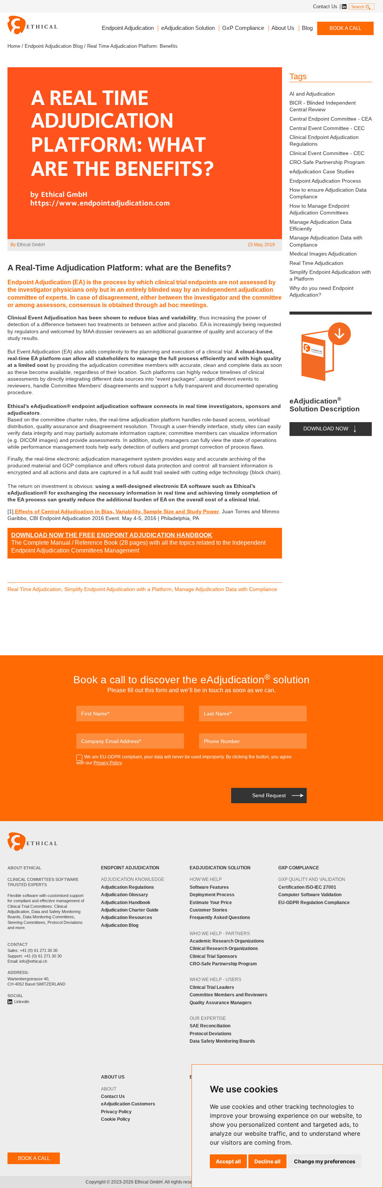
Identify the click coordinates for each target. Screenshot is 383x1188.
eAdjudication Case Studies (321, 171)
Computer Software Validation (309, 894)
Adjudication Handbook (125, 902)
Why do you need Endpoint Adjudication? (321, 291)
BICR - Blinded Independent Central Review (322, 106)
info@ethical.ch (33, 961)
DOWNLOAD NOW (325, 428)
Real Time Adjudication (316, 263)
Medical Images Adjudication (323, 254)
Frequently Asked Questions (220, 917)
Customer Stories (208, 910)
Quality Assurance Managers (221, 1002)
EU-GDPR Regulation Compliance (314, 902)
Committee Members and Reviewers (228, 994)
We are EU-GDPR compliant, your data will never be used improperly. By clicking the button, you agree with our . (184, 760)
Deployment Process (212, 894)
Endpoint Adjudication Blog (54, 46)
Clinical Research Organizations (224, 948)
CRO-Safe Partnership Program (327, 162)
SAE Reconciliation (210, 1025)
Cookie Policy (115, 1119)
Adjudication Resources (126, 917)
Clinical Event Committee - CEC (326, 153)
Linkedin (343, 6)
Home (13, 46)
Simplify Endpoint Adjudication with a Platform (330, 275)
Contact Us (325, 6)
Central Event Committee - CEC (327, 128)
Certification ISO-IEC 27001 (307, 887)
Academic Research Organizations (227, 941)
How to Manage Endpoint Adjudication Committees (319, 209)
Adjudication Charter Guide (130, 910)
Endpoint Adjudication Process (325, 181)
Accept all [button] (228, 1161)
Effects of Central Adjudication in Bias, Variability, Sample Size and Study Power (116, 511)
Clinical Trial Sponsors (213, 956)
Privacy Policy (108, 762)
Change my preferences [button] (324, 1161)
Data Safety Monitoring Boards (222, 1041)
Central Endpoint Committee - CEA (330, 119)
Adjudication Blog (119, 925)
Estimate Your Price (211, 902)
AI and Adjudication (312, 94)
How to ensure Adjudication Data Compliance (328, 193)
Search (357, 6)
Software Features (209, 887)
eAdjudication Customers (128, 1104)
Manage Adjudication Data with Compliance (325, 241)
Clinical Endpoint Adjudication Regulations (324, 140)
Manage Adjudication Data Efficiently (320, 225)
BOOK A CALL (345, 28)
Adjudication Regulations (127, 887)
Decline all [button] (267, 1161)
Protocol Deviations (211, 1033)
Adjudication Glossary (124, 894)
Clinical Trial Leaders (212, 987)
